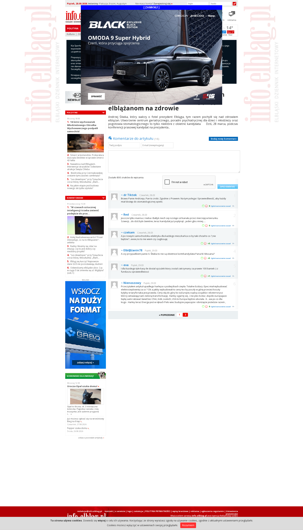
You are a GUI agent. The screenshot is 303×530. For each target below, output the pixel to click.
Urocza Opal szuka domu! (83, 386)
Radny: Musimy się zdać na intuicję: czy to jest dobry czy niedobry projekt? (82, 249)
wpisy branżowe (180, 511)
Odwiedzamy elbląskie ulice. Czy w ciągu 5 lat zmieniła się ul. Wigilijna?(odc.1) (85, 270)
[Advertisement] (151, 473)
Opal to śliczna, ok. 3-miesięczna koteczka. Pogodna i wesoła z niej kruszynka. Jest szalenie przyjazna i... (83, 410)
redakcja (138, 511)
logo (129, 511)
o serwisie (120, 511)
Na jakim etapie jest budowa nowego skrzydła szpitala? (83, 187)
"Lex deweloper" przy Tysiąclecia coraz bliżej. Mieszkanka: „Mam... (85, 180)
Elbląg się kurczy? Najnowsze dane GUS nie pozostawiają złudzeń (85, 263)
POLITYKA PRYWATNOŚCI (157, 511)
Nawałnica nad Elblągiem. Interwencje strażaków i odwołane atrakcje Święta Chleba (84, 167)
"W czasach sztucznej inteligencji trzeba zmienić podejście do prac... (83, 210)
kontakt (109, 511)
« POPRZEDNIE (167, 315)
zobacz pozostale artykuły (90, 437)
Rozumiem (188, 525)
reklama (194, 511)
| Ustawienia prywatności (231, 512)
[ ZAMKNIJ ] (151, 7)
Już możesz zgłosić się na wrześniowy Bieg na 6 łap (85, 420)
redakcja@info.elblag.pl (89, 511)
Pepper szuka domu (78, 428)
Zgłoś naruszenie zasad (221, 206)
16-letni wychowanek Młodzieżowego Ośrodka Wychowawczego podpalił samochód (82, 126)
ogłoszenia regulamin (212, 511)
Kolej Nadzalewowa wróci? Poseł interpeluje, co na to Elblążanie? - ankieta (85, 240)
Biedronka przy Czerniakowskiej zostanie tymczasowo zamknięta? (85, 174)
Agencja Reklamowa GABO (224, 515)
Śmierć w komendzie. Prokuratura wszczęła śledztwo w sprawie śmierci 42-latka (85, 158)
